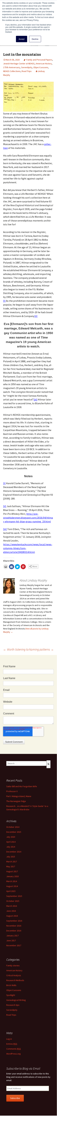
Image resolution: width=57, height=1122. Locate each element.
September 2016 (14, 920)
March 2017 (11, 861)
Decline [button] (35, 39)
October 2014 (12, 827)
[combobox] (26, 763)
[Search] (48, 764)
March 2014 (11, 881)
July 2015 (10, 856)
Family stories (13, 965)
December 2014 (13, 851)
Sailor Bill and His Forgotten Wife (21, 786)
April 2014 (10, 841)
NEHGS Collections (12, 71)
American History (44, 63)
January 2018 (12, 876)
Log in (9, 1038)
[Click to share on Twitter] (17, 566)
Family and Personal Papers (39, 59)
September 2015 (14, 896)
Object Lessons (40, 67)
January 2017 (12, 935)
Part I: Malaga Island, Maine (18, 796)
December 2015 (13, 831)
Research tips (12, 1005)
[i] (4, 300)
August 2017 (12, 871)
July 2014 (10, 846)
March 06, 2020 (13, 59)
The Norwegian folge (16, 801)
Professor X (12, 791)
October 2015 (12, 901)
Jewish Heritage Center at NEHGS (19, 63)
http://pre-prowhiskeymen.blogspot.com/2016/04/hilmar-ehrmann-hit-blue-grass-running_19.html (28, 517)
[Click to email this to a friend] (5, 566)
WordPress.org (13, 1053)
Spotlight (10, 995)
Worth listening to (16, 649)
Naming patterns (41, 649)
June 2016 (11, 910)
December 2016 (13, 930)
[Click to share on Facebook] (11, 566)
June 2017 (11, 940)
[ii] (35, 316)
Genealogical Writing (16, 1000)
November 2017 (13, 945)
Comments (13, 1048)
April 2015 (10, 891)
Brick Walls (11, 985)
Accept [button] (21, 39)
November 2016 (13, 925)
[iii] (35, 399)
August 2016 (12, 915)
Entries (11, 1043)
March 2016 (11, 906)
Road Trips (27, 71)
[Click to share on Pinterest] (23, 566)
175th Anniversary (11, 67)
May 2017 (10, 866)
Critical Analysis (13, 975)
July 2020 (10, 836)
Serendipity (26, 67)
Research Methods (15, 980)
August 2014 (12, 886)
